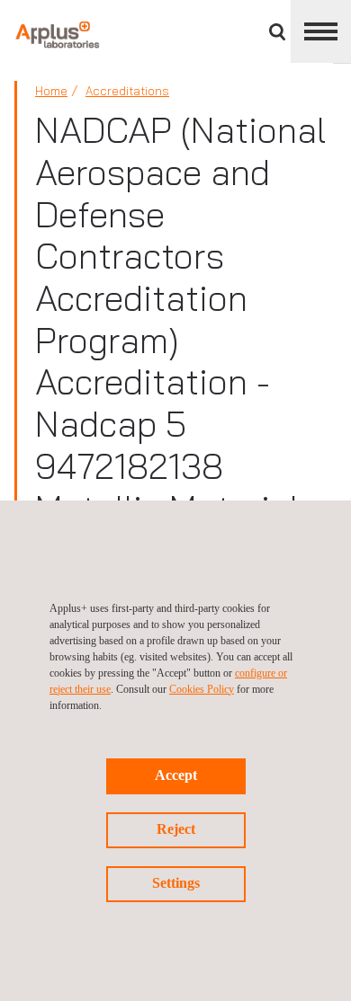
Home (51, 91)
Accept (176, 775)
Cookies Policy (201, 689)
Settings (176, 882)
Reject (176, 829)
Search (277, 32)
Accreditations (127, 91)
